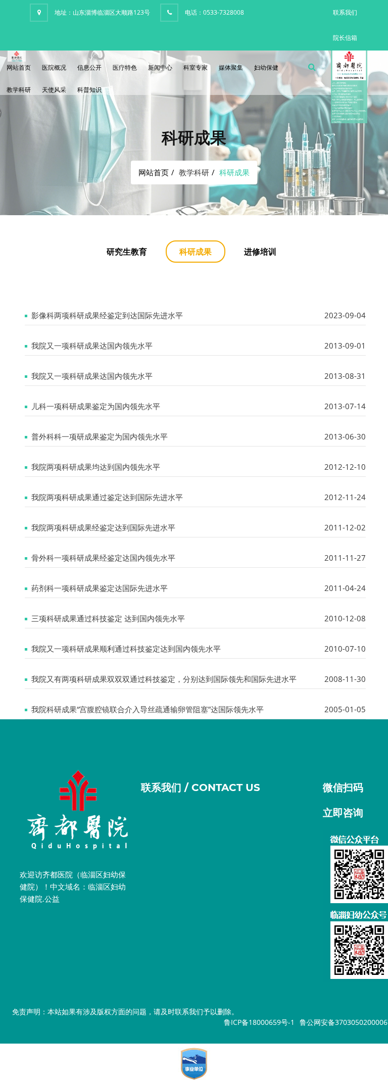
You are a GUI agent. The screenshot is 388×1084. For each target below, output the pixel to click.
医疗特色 (125, 67)
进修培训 (260, 251)
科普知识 (89, 89)
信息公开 (89, 67)
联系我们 (345, 12)
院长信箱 (345, 37)
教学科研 (19, 89)
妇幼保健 (266, 67)
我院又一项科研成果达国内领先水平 (92, 345)
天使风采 (54, 89)
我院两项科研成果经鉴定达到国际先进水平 (103, 527)
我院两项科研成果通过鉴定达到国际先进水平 (107, 497)
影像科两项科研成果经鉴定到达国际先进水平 (107, 315)
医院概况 (54, 67)
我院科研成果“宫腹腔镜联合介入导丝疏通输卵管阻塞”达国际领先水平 (147, 709)
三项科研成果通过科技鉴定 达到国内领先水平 (108, 618)
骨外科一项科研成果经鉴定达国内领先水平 (103, 558)
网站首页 (19, 67)
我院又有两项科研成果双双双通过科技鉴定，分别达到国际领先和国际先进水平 (164, 679)
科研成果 (195, 251)
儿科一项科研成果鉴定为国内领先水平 (95, 406)
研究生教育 (127, 251)
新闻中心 (160, 67)
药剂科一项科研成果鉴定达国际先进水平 (99, 588)
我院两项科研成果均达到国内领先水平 (95, 467)
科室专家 (195, 67)
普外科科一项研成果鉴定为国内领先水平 (99, 436)
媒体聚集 (231, 67)
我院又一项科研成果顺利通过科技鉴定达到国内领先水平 (126, 649)
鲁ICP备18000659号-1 (259, 1022)
